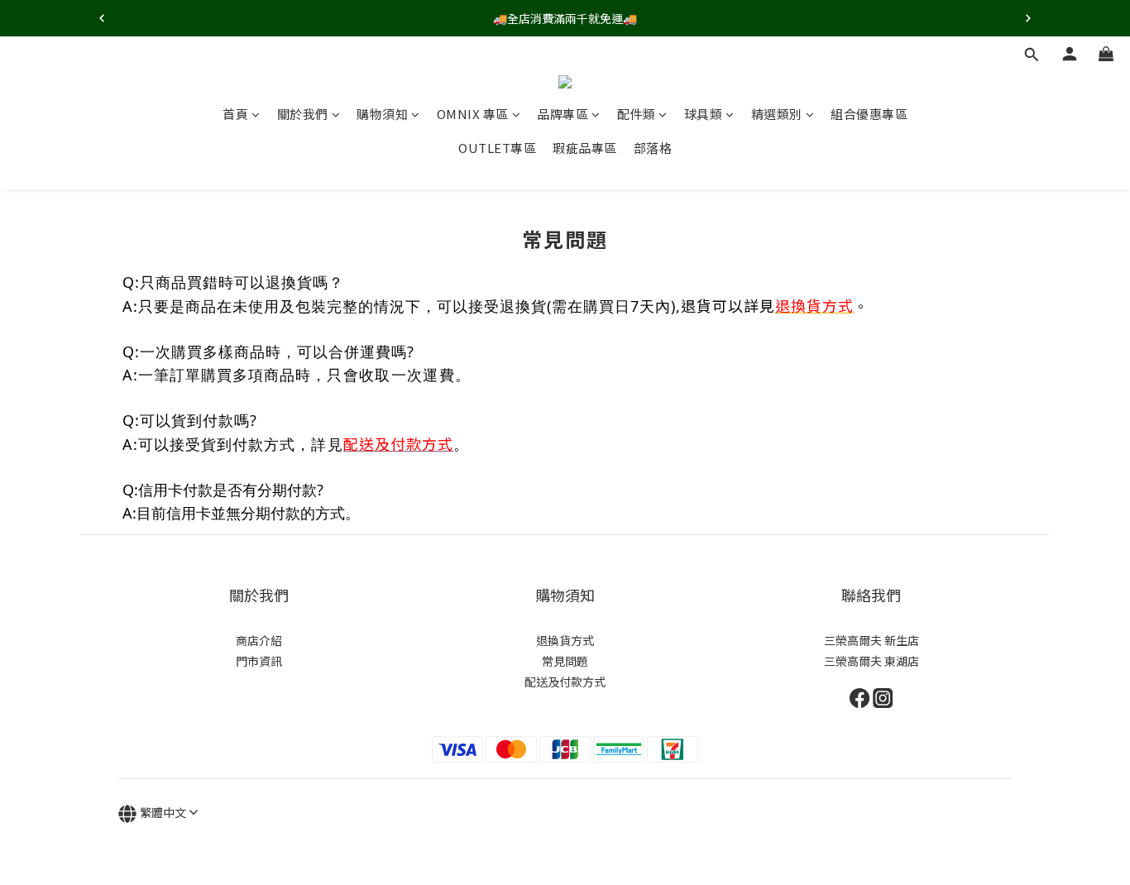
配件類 (636, 113)
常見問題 (565, 661)
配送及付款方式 (565, 681)
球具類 (703, 113)
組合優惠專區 (869, 113)
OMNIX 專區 (473, 113)
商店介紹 (259, 640)
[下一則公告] (1028, 18)
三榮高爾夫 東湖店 (871, 661)
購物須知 (382, 113)
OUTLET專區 (497, 147)
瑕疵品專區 (585, 147)
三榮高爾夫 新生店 (871, 640)
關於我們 (302, 113)
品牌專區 (562, 113)
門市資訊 (259, 661)
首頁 (235, 113)
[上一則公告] (101, 18)
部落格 (653, 147)
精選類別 (776, 113)
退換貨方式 (565, 640)
